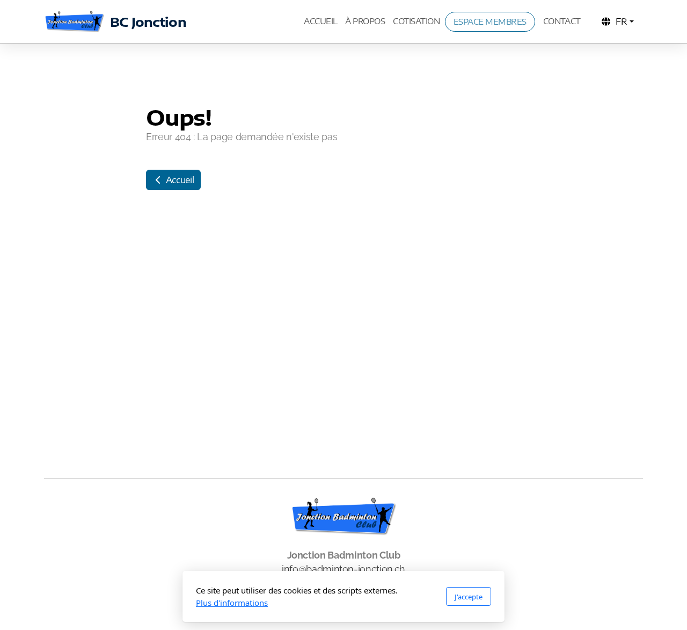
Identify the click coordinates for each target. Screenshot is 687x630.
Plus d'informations (232, 602)
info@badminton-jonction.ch (343, 569)
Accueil (179, 180)
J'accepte (469, 597)
